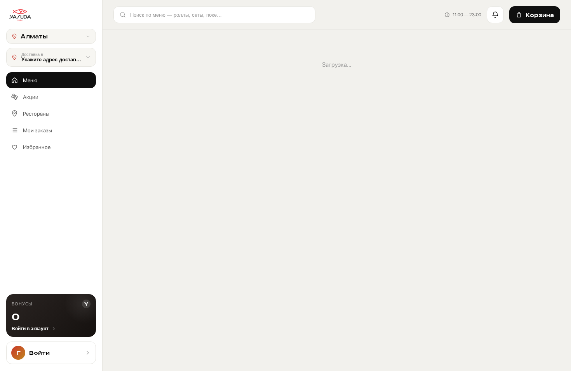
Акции (30, 97)
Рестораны (36, 114)
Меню (30, 80)
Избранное (36, 147)
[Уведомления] (495, 14)
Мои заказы (37, 130)
